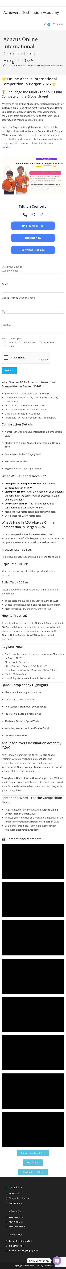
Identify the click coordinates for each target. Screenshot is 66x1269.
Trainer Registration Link (20, 1241)
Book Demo (14, 1193)
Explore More (15, 1202)
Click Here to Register (16, 662)
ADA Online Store (17, 1226)
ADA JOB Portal (16, 1222)
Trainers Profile (16, 1245)
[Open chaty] (57, 1260)
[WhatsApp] (33, 215)
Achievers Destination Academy (31, 12)
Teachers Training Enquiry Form (24, 1250)
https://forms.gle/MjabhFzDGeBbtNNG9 (26, 666)
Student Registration (19, 1198)
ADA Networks (16, 1217)
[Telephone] (25, 215)
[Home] (4, 65)
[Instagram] (41, 215)
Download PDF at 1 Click (44, 670)
